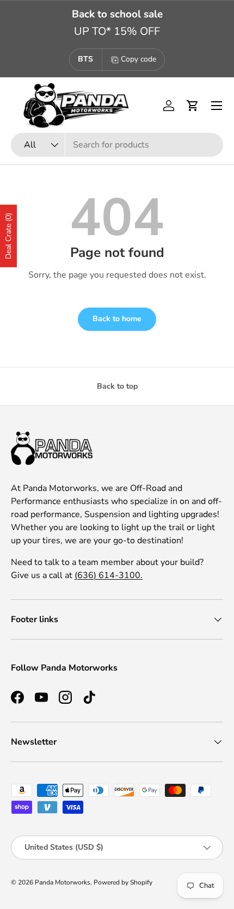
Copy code (138, 59)
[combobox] (117, 145)
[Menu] (217, 106)
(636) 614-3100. (109, 575)
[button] (193, 106)
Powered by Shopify (123, 882)
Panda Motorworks (62, 882)
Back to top (117, 386)
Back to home (117, 319)
